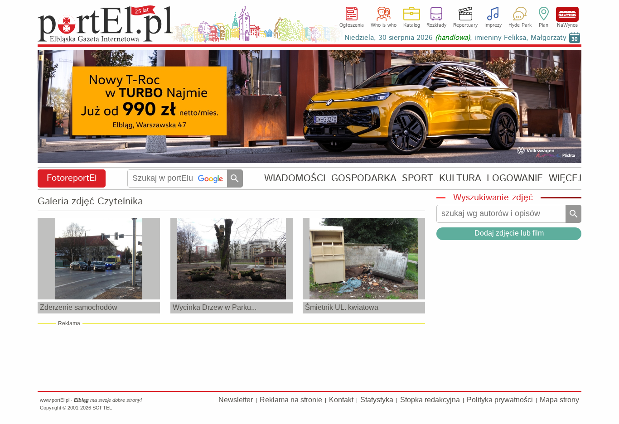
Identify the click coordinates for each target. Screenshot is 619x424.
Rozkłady (436, 25)
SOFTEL (102, 407)
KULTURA (460, 178)
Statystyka (376, 400)
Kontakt (341, 400)
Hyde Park (520, 25)
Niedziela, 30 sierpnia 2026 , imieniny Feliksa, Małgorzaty (455, 38)
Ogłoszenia (351, 25)
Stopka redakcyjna (430, 400)
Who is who (384, 25)
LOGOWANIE (515, 178)
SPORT (417, 178)
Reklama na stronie (291, 400)
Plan (543, 25)
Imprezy (493, 25)
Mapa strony (559, 400)
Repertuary (465, 25)
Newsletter (235, 400)
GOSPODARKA (364, 178)
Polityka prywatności (500, 400)
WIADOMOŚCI (294, 178)
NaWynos (567, 14)
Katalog (411, 25)
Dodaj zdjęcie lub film (509, 233)
